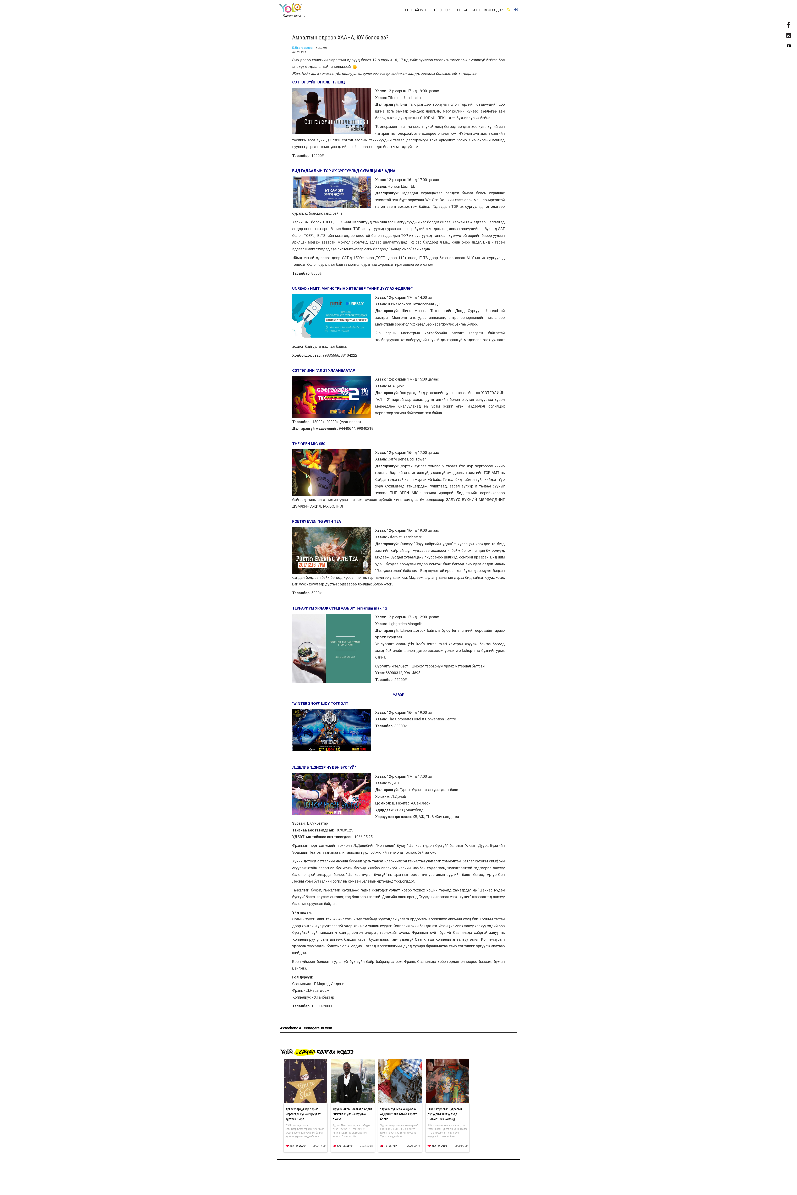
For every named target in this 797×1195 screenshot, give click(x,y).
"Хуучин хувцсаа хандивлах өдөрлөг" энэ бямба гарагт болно (398, 1114)
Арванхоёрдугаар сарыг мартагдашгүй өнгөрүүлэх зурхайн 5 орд (303, 1114)
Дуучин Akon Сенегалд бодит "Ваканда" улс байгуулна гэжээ (352, 1114)
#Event (326, 1028)
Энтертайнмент (416, 10)
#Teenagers (309, 1028)
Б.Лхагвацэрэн (303, 48)
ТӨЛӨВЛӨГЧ (442, 10)
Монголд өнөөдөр (487, 10)
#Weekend (289, 1028)
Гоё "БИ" (462, 10)
